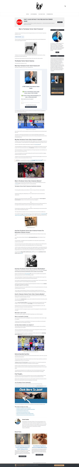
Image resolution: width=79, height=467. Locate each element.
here (32, 251)
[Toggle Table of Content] (22, 37)
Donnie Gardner (25, 419)
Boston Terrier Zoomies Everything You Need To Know (24, 413)
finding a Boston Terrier (26, 215)
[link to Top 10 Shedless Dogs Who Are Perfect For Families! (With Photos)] (39, 439)
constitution (17, 183)
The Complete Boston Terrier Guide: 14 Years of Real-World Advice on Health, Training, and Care (22, 447)
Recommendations (50, 14)
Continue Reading (22, 456)
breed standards (43, 213)
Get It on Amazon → (57, 92)
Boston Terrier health (18, 215)
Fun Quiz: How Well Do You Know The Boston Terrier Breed (25, 409)
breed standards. (37, 144)
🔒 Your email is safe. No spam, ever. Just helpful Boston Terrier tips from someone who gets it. (30, 103)
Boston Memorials (34, 14)
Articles (27, 14)
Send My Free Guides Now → (59, 465)
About (57, 52)
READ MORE (60, 22)
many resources (27, 273)
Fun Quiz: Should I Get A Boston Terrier (22, 410)
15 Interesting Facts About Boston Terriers (23, 412)
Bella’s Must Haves (42, 14)
